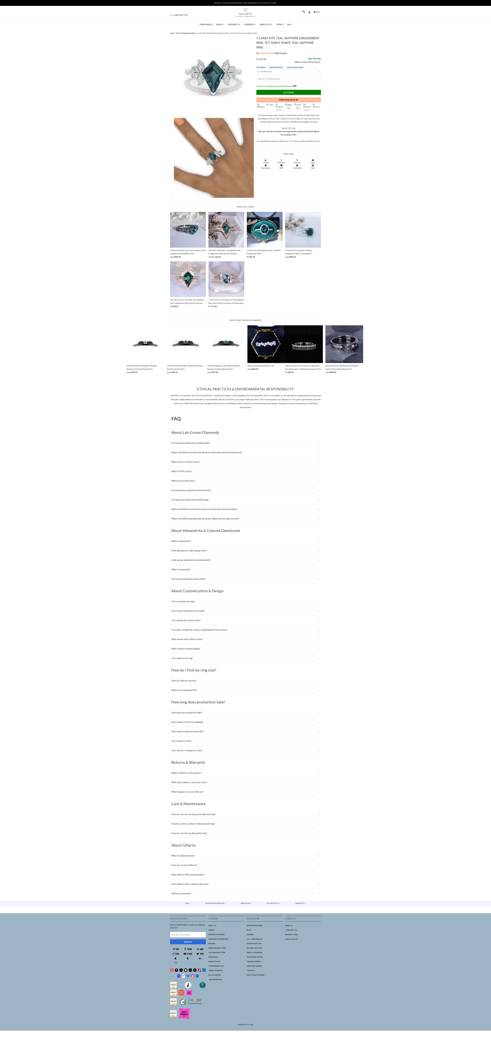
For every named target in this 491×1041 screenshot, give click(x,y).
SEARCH (211, 930)
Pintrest (297, 163)
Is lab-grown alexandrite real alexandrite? (245, 560)
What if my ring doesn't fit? (245, 690)
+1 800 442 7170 (180, 15)
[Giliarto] (245, 11)
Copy (313, 168)
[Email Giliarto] (175, 962)
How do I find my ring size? (245, 680)
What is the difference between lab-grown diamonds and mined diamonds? (245, 452)
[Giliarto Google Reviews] (185, 971)
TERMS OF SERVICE (215, 970)
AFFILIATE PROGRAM (254, 926)
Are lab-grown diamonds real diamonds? (245, 443)
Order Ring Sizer (276, 67)
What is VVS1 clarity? (245, 471)
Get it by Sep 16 (314, 60)
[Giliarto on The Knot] (172, 971)
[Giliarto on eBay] (190, 971)
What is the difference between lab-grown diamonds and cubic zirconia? (245, 518)
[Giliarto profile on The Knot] (173, 1016)
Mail (313, 163)
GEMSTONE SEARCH (254, 966)
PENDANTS (234, 24)
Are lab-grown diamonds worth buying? (245, 500)
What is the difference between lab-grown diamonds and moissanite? (245, 509)
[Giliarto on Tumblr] (188, 958)
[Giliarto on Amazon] (195, 971)
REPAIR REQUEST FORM (217, 948)
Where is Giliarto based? (245, 856)
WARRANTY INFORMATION (218, 939)
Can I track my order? (245, 741)
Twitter (266, 163)
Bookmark (297, 168)
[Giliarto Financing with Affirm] (183, 977)
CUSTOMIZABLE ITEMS (216, 952)
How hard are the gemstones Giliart (245, 579)
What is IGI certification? (245, 481)
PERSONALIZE (206, 24)
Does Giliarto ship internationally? (245, 731)
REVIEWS (250, 934)
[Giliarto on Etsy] (181, 971)
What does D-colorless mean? (245, 462)
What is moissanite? (245, 569)
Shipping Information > (215, 903)
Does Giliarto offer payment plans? (245, 874)
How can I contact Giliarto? (245, 865)
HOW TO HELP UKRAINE (255, 975)
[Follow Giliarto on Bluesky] (188, 977)
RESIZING (211, 944)
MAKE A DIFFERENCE (254, 952)
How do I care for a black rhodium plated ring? (245, 824)
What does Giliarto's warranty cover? (245, 782)
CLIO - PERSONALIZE (254, 939)
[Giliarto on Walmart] (204, 971)
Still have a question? (245, 893)
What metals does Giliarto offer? (245, 639)
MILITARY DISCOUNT (254, 948)
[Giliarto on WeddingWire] (176, 971)
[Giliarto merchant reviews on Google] (191, 1005)
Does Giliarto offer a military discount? (245, 884)
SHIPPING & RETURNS (216, 934)
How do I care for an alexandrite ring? (245, 833)
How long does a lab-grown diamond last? (245, 490)
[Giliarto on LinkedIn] (200, 958)
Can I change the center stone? (245, 620)
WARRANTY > (300, 903)
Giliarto (240, 1025)
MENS (280, 24)
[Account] (310, 12)
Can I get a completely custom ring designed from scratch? (245, 630)
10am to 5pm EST (291, 939)
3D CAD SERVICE (214, 975)
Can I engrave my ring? (245, 658)
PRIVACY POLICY (214, 962)
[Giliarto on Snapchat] (175, 958)
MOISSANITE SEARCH (255, 957)
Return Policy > (273, 903)
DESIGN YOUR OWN (254, 944)
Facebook (281, 163)
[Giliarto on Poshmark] (199, 971)
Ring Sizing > (246, 903)
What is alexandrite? (245, 541)
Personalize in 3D (288, 100)
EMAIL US (288, 926)
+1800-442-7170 (291, 930)
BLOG (249, 930)
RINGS (220, 24)
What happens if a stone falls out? (245, 792)
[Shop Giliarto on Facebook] (197, 977)
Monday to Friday (291, 934)
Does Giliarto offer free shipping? (245, 722)
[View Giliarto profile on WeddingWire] (173, 988)
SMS (281, 168)
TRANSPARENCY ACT (216, 966)
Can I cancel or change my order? (245, 750)
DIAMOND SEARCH (254, 962)
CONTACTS (251, 970)
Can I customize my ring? (245, 601)
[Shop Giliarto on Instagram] (192, 977)
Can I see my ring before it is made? (245, 611)
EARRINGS (250, 24)
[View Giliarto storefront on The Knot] (181, 995)
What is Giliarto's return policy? (245, 773)
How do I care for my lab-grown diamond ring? (245, 814)
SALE (289, 24)
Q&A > (187, 903)
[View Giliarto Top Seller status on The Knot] (189, 995)
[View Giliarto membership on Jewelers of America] (188, 988)
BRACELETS (266, 24)
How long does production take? (245, 712)
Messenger (265, 168)
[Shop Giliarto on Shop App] (179, 977)
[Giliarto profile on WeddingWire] (173, 1004)
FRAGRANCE (213, 957)
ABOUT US (212, 926)
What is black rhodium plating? (245, 649)
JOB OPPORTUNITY (215, 980)
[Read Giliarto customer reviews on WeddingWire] (202, 988)
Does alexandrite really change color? (245, 550)
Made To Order (301, 62)
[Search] (304, 12)
